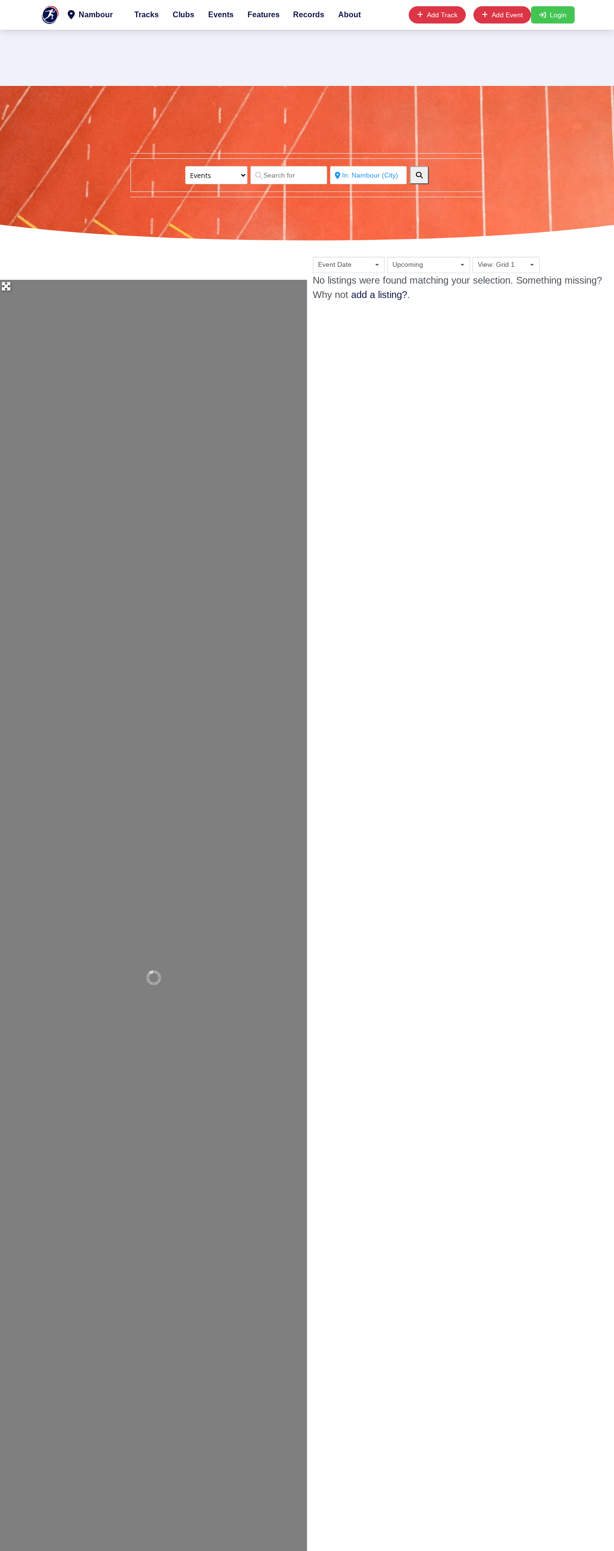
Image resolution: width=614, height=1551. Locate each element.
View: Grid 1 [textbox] (496, 264)
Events (221, 15)
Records (308, 15)
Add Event (507, 15)
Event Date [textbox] (335, 264)
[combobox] (349, 265)
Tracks (146, 15)
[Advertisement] (307, 56)
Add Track (442, 15)
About (349, 15)
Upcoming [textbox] (407, 264)
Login (558, 15)
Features (264, 15)
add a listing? (379, 294)
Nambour (95, 15)
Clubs (183, 15)
